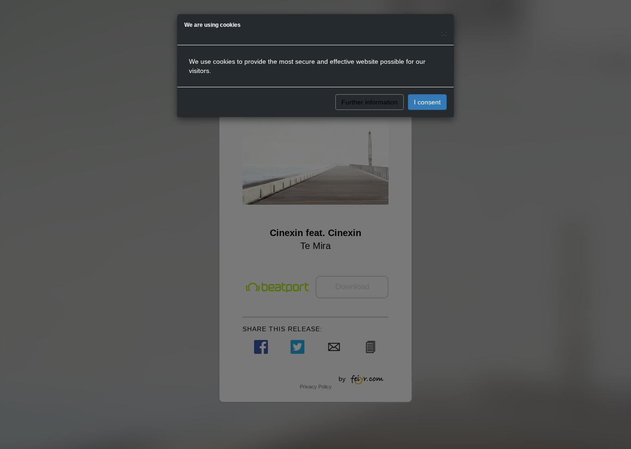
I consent (427, 102)
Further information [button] (369, 102)
